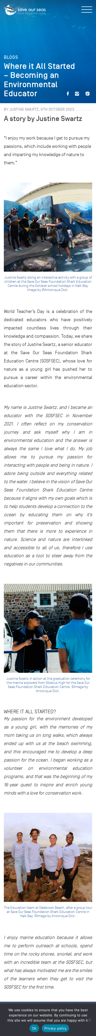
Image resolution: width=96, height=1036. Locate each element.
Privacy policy (55, 1028)
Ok (34, 1028)
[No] (89, 1019)
